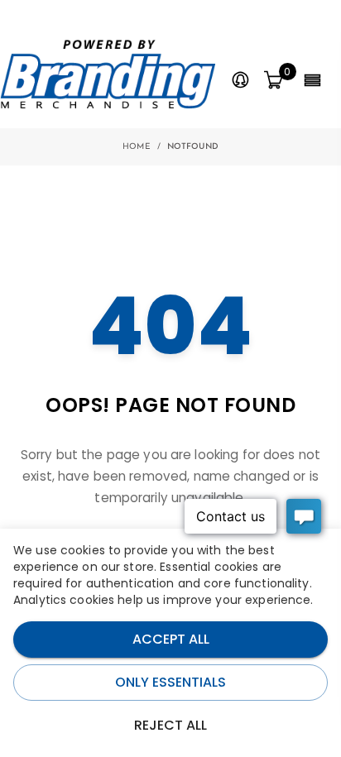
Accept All (170, 639)
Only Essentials (170, 682)
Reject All (170, 725)
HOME (136, 146)
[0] (273, 81)
